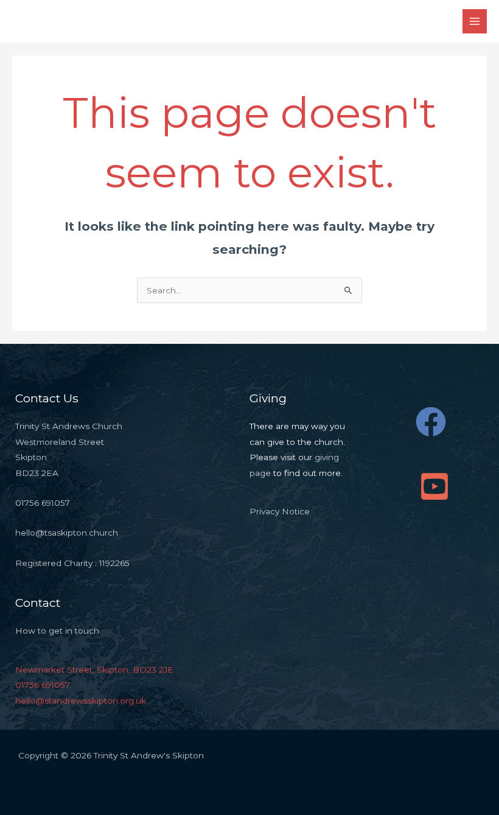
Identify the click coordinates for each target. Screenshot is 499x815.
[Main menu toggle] (474, 21)
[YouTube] (434, 486)
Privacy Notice (280, 511)
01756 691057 (42, 685)
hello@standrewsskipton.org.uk (80, 700)
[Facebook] (431, 422)
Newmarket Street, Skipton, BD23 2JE (94, 669)
